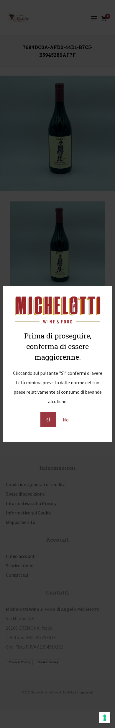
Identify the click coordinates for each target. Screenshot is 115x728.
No (66, 420)
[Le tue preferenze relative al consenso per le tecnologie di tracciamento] (104, 717)
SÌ (48, 420)
